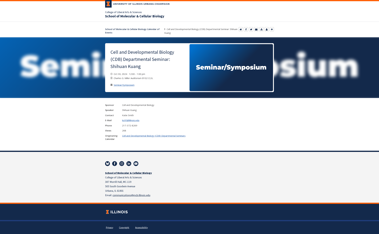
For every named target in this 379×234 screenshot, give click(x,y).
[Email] (256, 29)
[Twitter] (251, 29)
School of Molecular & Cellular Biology (134, 16)
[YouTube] (136, 163)
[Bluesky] (107, 163)
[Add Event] (272, 29)
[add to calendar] (261, 29)
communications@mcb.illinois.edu (131, 195)
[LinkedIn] (129, 163)
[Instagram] (121, 163)
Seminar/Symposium (124, 84)
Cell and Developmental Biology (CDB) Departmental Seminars (154, 135)
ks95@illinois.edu (130, 120)
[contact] (267, 29)
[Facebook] (246, 29)
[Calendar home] (241, 29)
